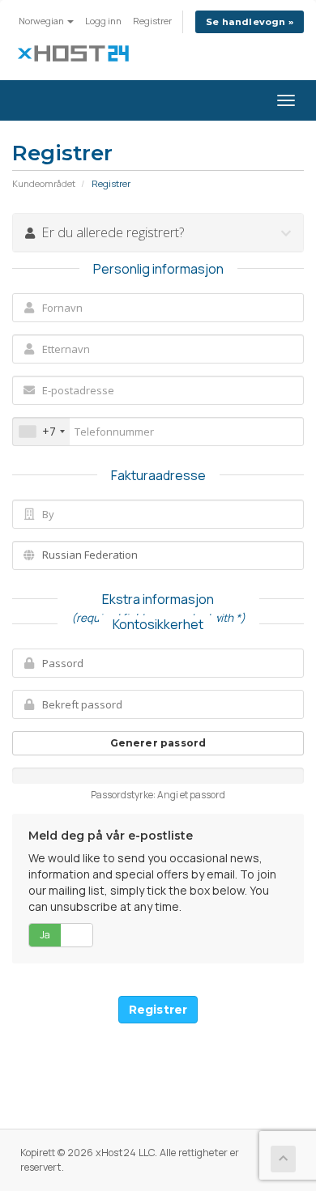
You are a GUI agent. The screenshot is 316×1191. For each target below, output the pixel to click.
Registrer (152, 21)
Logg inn (103, 21)
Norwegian (42, 21)
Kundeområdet (43, 183)
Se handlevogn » (249, 22)
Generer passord (158, 743)
